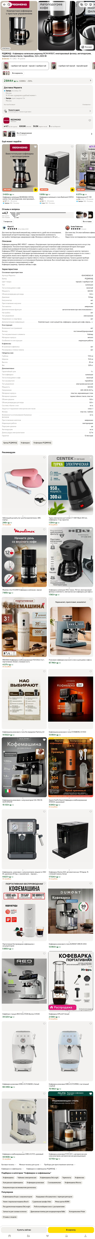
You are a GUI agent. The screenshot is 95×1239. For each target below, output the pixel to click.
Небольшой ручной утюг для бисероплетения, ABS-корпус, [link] (21, 519)
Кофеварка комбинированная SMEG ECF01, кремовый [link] (22, 1154)
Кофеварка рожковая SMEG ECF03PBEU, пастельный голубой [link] (69, 1085)
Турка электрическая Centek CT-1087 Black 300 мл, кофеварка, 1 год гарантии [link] (68, 519)
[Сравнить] (81, 4)
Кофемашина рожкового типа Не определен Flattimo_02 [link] (23, 732)
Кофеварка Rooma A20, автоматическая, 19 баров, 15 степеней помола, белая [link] (68, 873)
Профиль (85, 1236)
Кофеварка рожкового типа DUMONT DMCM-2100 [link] (68, 944)
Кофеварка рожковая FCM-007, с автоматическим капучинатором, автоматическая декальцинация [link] (68, 1155)
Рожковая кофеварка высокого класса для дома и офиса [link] (70, 660)
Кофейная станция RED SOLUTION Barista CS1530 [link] (21, 1014)
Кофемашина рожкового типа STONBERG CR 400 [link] (67, 732)
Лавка (28, 1236)
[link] (8, 1178)
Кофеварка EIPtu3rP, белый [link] (59, 1014)
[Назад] (4, 4)
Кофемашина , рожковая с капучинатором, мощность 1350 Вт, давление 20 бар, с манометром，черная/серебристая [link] (24, 873)
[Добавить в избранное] (86, 4)
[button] (70, 66)
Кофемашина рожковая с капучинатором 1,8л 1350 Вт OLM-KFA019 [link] (22, 801)
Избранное (47, 1236)
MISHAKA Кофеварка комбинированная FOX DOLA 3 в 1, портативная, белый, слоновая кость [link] (23, 661)
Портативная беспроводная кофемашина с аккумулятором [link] (18, 945)
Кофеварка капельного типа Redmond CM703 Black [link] (56, 198)
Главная (9, 1236)
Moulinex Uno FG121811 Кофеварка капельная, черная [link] (22, 590)
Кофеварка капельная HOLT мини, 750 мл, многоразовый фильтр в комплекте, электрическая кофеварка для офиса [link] (70, 591)
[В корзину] (35, 189)
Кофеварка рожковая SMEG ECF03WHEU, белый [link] (20, 1084)
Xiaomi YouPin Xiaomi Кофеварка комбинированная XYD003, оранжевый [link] (68, 801)
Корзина (66, 1236)
